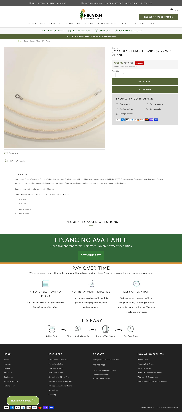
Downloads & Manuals (58, 359)
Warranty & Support (56, 368)
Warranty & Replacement (147, 377)
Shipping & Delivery (145, 364)
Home (20, 41)
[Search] (165, 10)
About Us (8, 372)
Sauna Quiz (53, 390)
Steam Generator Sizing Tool (60, 381)
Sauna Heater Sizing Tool (58, 377)
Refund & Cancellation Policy (149, 372)
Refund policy (9, 386)
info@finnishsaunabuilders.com (106, 359)
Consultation (73, 24)
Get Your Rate (91, 255)
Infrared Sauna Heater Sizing (60, 386)
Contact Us (138, 24)
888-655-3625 (99, 365)
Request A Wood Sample (158, 17)
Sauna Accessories (106, 24)
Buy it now (145, 89)
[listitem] (48, 3)
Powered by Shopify (147, 408)
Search (6, 359)
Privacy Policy (143, 359)
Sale (152, 24)
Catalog (7, 368)
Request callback (21, 400)
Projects (7, 364)
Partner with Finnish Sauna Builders (152, 381)
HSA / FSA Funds (55, 372)
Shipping (117, 67)
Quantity (115, 71)
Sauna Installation (55, 364)
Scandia (115, 48)
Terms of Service (11, 381)
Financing (89, 24)
